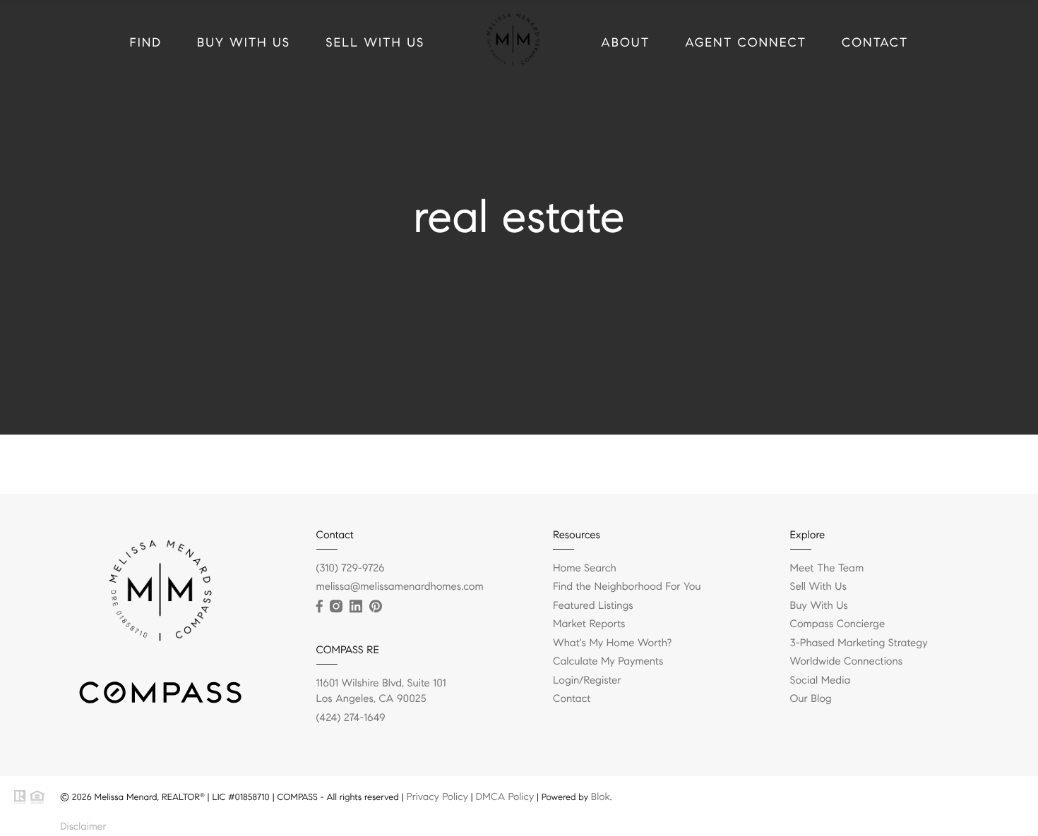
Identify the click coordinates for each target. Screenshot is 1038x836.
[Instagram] (336, 606)
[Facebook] (319, 606)
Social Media (820, 680)
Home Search (584, 568)
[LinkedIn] (356, 606)
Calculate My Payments (608, 661)
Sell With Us (375, 42)
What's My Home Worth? (612, 643)
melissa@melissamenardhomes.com (400, 587)
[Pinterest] (375, 606)
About (625, 42)
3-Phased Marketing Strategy (859, 643)
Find (146, 42)
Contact (875, 42)
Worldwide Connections (846, 661)
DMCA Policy (504, 796)
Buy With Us (243, 42)
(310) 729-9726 (350, 568)
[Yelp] (397, 606)
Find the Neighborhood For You (627, 587)
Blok (600, 796)
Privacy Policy (436, 796)
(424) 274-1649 (351, 718)
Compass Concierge (837, 624)
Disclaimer (83, 826)
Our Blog (811, 699)
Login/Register (587, 680)
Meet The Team (827, 568)
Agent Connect (745, 42)
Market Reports (589, 624)
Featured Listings (593, 606)
